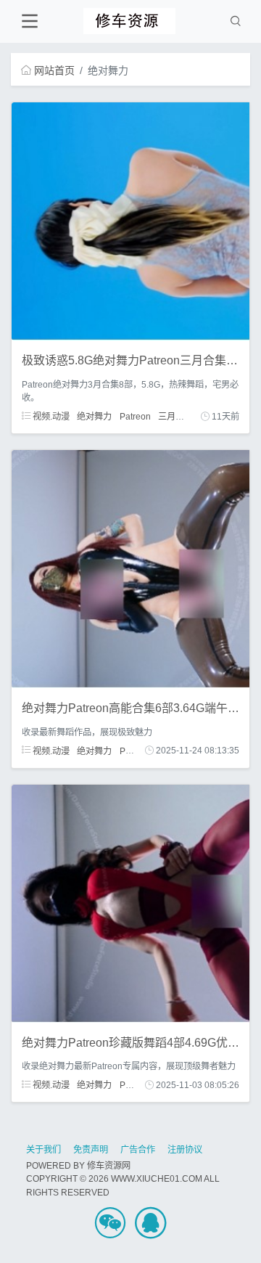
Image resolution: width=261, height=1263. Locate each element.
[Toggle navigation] (29, 21)
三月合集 (175, 417)
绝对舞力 (94, 417)
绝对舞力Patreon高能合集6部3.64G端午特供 (136, 708)
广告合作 (137, 1150)
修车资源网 (108, 1166)
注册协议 (184, 1150)
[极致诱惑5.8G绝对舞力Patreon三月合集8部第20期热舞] (130, 220)
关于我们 (43, 1150)
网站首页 (54, 70)
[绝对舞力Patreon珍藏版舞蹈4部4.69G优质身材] (130, 902)
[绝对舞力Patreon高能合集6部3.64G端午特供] (130, 568)
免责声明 (90, 1150)
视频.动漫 (50, 417)
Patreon (135, 417)
